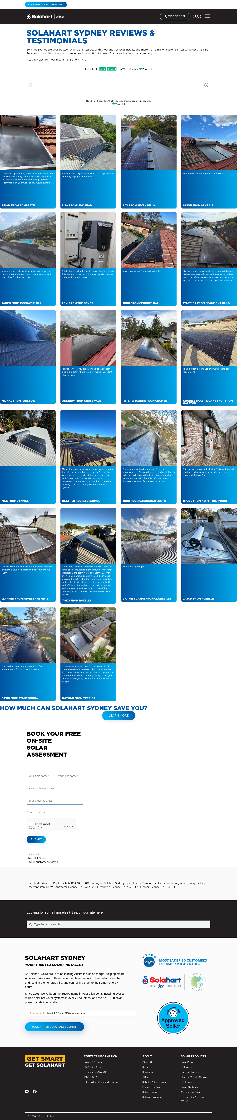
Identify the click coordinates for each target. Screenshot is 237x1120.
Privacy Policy (46, 1116)
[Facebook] (35, 1091)
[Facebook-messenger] (27, 1091)
